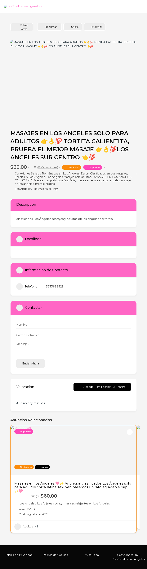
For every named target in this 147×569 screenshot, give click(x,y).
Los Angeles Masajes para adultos (68, 177)
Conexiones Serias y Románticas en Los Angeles (47, 173)
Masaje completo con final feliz (54, 180)
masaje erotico (45, 184)
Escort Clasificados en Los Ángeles (104, 173)
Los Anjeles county (45, 189)
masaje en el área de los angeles (98, 180)
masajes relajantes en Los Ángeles (87, 503)
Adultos (28, 526)
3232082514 (27, 509)
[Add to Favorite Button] (130, 432)
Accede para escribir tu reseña (104, 387)
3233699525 (55, 286)
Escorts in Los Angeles (30, 177)
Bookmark (51, 26)
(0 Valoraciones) (47, 167)
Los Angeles (23, 189)
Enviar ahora (30, 363)
